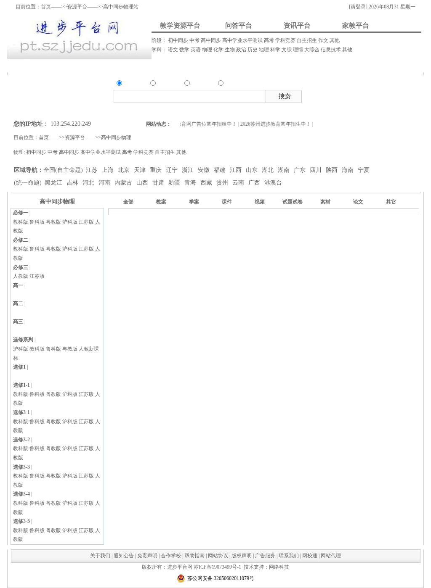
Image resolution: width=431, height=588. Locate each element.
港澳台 (273, 182)
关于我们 (100, 556)
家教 (230, 84)
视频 (363, 95)
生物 (230, 50)
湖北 (268, 170)
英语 (196, 50)
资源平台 (77, 7)
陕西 (332, 170)
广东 (300, 170)
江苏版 (86, 222)
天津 (140, 170)
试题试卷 (292, 202)
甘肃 (159, 182)
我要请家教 (255, 65)
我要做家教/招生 (342, 65)
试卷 (397, 95)
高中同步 (211, 40)
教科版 (20, 222)
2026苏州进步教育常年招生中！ (273, 124)
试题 (385, 95)
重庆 (156, 170)
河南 (105, 182)
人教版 (20, 276)
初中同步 (178, 40)
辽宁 (172, 170)
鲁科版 (37, 222)
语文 (173, 50)
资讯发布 (187, 65)
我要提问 (87, 65)
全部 (128, 202)
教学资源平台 (180, 25)
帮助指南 (194, 556)
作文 (324, 40)
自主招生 (307, 40)
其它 (391, 202)
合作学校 (171, 556)
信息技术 (331, 50)
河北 (89, 182)
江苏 (92, 170)
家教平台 (355, 25)
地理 (264, 50)
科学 (276, 50)
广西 (255, 182)
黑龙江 (54, 182)
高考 (269, 40)
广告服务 (265, 556)
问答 (162, 84)
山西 (143, 182)
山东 (252, 170)
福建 (220, 170)
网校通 (309, 556)
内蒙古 (124, 182)
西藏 (207, 182)
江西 (236, 170)
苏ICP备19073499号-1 (217, 567)
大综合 (312, 50)
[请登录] (358, 7)
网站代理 (331, 556)
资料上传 (34, 65)
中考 (195, 40)
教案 (340, 95)
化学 (219, 50)
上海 (108, 170)
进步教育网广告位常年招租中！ (199, 124)
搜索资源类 (153, 110)
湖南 (284, 170)
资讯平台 (297, 25)
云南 (239, 182)
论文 (358, 202)
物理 (207, 50)
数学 (185, 50)
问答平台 (238, 25)
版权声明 (241, 556)
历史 (253, 50)
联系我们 (289, 556)
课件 (351, 95)
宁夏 (364, 170)
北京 (124, 170)
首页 (46, 7)
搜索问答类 (180, 110)
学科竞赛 (286, 40)
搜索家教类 (232, 110)
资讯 (196, 84)
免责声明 (147, 556)
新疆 (175, 182)
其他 (335, 40)
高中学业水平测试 (243, 40)
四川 (316, 170)
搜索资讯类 (206, 110)
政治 (241, 50)
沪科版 (69, 222)
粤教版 (53, 222)
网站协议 (218, 556)
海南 (348, 170)
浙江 (188, 170)
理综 (298, 50)
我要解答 (137, 65)
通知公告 (124, 556)
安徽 (204, 170)
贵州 (223, 182)
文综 (287, 50)
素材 (374, 95)
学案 (194, 202)
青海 (191, 182)
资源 (128, 84)
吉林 (73, 182)
